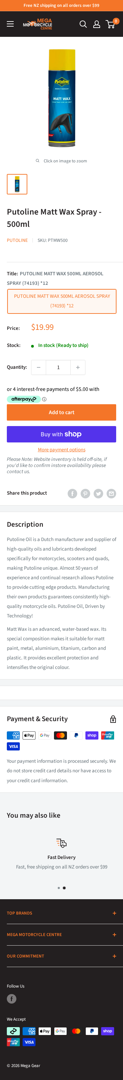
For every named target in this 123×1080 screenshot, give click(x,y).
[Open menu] (10, 24)
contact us (18, 471)
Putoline (17, 240)
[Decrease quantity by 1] (38, 367)
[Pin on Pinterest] (85, 493)
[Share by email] (111, 493)
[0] (110, 24)
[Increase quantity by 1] (78, 367)
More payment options (61, 449)
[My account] (96, 24)
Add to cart (61, 412)
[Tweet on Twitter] (98, 493)
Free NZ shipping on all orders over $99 (61, 5)
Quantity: (17, 367)
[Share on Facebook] (72, 493)
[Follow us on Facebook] (11, 999)
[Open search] (83, 24)
